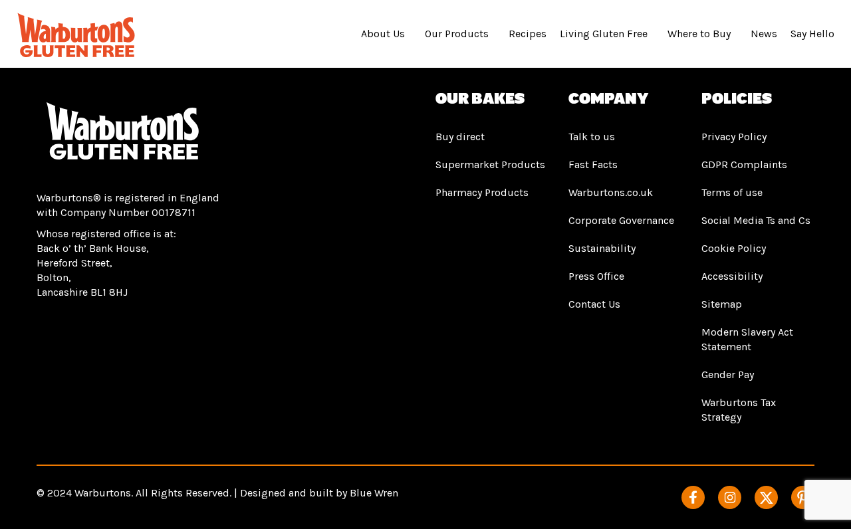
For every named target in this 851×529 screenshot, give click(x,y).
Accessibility (732, 276)
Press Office (596, 276)
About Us (383, 33)
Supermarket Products (490, 164)
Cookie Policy (733, 248)
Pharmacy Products (482, 192)
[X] (766, 497)
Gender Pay (727, 374)
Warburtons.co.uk (610, 192)
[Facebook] (693, 497)
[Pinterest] (802, 497)
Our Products (457, 33)
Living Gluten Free (604, 33)
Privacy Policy (734, 136)
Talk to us (591, 136)
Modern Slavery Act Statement (747, 339)
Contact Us (594, 304)
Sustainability (602, 248)
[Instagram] (729, 497)
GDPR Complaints (744, 164)
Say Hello (812, 33)
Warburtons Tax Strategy (738, 409)
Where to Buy (699, 33)
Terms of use (732, 192)
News (764, 33)
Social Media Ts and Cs (755, 220)
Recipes (528, 33)
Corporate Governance (621, 220)
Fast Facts (593, 164)
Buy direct (460, 136)
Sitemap (721, 304)
